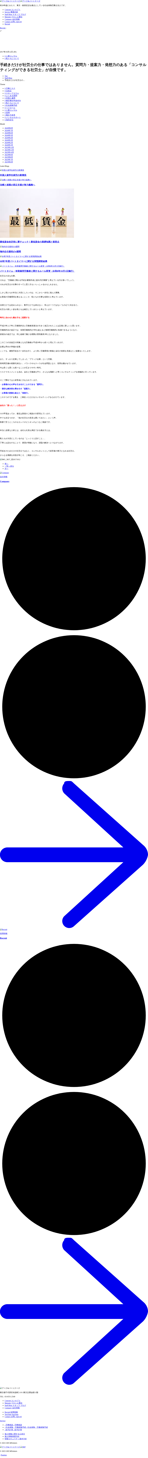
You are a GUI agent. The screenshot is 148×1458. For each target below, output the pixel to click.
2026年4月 (9, 138)
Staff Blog (8, 78)
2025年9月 (9, 155)
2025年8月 (9, 157)
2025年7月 (9, 160)
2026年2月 (9, 143)
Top (6, 76)
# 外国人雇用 (10, 98)
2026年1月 (9, 145)
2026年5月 (9, 135)
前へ (6, 464)
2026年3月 (9, 140)
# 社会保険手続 (11, 105)
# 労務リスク (10, 88)
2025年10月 (9, 152)
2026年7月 (9, 130)
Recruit (7, 24)
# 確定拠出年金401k (13, 100)
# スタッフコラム (12, 93)
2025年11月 (9, 150)
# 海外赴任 (9, 120)
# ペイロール (10, 108)
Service (2, 1421)
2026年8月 (9, 128)
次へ (6, 469)
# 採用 (7, 113)
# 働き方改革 (10, 115)
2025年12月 (9, 147)
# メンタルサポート (13, 117)
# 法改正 (8, 91)
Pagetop (4, 1455)
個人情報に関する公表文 (15, 1434)
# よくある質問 (11, 96)
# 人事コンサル (11, 56)
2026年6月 (9, 133)
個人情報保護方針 (12, 1436)
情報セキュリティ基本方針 (16, 1439)
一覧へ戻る (9, 466)
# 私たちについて (12, 59)
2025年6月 (9, 162)
